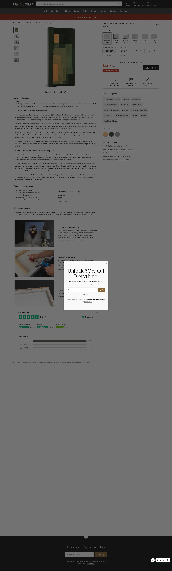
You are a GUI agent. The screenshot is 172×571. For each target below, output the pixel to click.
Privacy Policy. (88, 301)
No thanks (86, 294)
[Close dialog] (106, 263)
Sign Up (101, 290)
